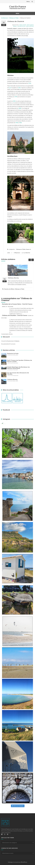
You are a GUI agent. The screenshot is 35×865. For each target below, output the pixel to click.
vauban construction (30, 26)
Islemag (10, 862)
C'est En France (17, 6)
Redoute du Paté (12, 353)
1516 (29, 83)
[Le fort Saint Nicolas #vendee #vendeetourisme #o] (17, 506)
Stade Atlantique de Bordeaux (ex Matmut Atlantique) (18, 367)
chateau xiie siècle (22, 24)
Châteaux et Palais (14, 18)
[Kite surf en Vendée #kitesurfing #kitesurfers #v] (17, 631)
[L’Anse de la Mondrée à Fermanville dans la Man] (17, 694)
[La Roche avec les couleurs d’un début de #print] (17, 537)
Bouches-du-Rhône (9, 289)
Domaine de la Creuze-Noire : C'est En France (17, 304)
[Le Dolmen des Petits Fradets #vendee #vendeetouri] (17, 600)
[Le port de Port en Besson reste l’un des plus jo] (17, 725)
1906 (16, 122)
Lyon (10, 87)
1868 (20, 108)
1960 (20, 122)
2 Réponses (17, 252)
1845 (14, 101)
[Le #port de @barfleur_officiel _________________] (17, 474)
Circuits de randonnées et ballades (10, 341)
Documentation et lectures (8, 344)
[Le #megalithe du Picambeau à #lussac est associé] (17, 443)
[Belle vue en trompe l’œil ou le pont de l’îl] (17, 662)
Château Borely (13, 278)
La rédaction (27, 252)
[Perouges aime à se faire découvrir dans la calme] (17, 788)
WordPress (24, 862)
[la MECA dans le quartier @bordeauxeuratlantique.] (17, 756)
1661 (19, 87)
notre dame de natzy (21, 26)
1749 (15, 96)
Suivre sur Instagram (18, 805)
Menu (28, 1)
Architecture (4, 18)
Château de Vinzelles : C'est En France (14, 315)
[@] (6, 424)
